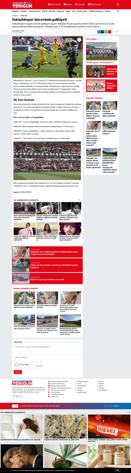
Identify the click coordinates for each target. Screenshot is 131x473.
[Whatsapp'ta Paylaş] (106, 31)
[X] (17, 396)
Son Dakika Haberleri (57, 394)
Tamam (117, 470)
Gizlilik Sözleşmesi (96, 11)
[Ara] (118, 4)
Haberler (15, 15)
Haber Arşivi (54, 396)
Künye (79, 383)
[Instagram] (20, 396)
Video (69, 4)
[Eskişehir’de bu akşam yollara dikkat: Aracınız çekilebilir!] (24, 298)
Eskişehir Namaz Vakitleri (58, 386)
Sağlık (67, 11)
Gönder (18, 372)
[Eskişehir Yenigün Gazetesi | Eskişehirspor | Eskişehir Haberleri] (22, 4)
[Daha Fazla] (109, 31)
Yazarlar (81, 4)
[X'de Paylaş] (102, 31)
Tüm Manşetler (55, 392)
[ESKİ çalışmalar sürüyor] (24, 321)
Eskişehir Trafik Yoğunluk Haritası (61, 388)
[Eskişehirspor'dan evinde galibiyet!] (47, 57)
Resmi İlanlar (95, 4)
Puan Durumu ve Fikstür (58, 390)
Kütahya (52, 11)
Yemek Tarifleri (81, 392)
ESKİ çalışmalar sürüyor (22, 328)
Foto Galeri (56, 4)
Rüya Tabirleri (103, 390)
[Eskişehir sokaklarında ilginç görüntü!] (47, 298)
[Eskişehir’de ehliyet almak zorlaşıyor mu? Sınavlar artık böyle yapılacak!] (47, 321)
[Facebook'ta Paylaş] (99, 31)
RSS (16, 406)
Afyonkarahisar (35, 11)
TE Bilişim (116, 406)
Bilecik (44, 11)
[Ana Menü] (118, 11)
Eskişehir (15, 11)
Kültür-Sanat (82, 11)
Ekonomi (60, 11)
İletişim (107, 11)
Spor (73, 11)
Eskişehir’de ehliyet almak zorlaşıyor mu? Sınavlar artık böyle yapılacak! (47, 330)
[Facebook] (13, 396)
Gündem (23, 11)
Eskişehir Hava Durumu (58, 383)
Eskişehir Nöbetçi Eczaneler (59, 381)
